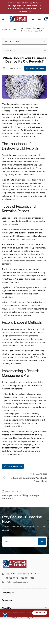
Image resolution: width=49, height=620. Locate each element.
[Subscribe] (42, 541)
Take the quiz (40, 613)
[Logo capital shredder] (14, 567)
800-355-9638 (27, 578)
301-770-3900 (12, 578)
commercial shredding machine (23, 335)
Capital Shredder (21, 618)
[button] (3, 19)
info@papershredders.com (17, 582)
